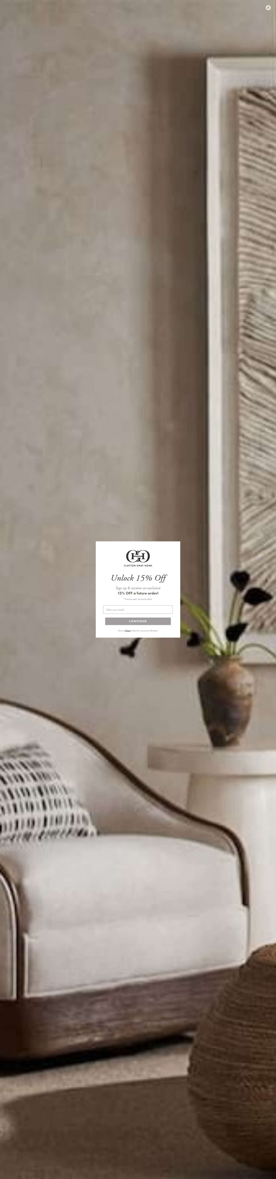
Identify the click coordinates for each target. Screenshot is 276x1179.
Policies (127, 631)
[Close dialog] (268, 8)
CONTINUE (138, 621)
